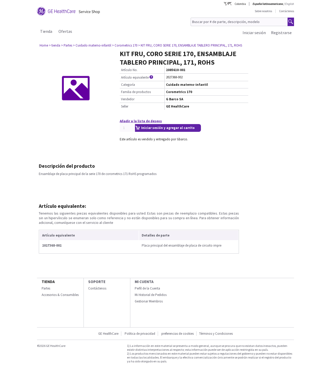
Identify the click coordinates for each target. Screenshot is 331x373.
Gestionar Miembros (149, 301)
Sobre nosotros (263, 11)
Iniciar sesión (254, 32)
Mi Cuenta (144, 281)
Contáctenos (286, 11)
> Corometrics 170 (124, 45)
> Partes (66, 45)
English (289, 4)
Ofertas (65, 31)
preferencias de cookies (177, 333)
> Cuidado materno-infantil (92, 45)
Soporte (97, 281)
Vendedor (127, 99)
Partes (46, 288)
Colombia (240, 4)
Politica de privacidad (140, 333)
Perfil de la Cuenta (147, 288)
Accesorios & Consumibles (60, 295)
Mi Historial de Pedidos (151, 295)
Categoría (128, 84)
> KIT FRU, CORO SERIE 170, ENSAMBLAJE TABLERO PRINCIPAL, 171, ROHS (190, 45)
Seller (124, 106)
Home (44, 45)
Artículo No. (129, 70)
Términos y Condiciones (216, 333)
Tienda (46, 31)
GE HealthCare (108, 333)
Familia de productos (136, 92)
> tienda (54, 45)
